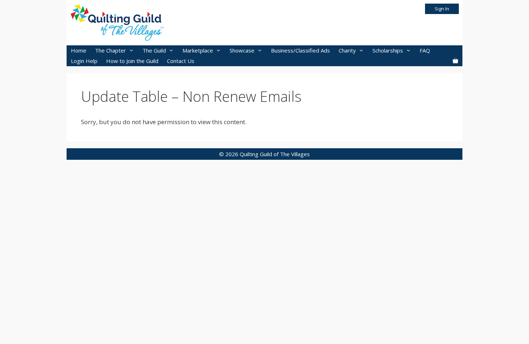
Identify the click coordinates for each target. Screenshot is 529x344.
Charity (347, 50)
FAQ (425, 50)
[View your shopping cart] (455, 61)
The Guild (154, 50)
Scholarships (387, 50)
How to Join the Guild (132, 60)
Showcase (242, 50)
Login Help (84, 60)
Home (78, 50)
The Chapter (110, 50)
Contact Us (180, 60)
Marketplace (197, 50)
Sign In (442, 8)
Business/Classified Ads (300, 50)
